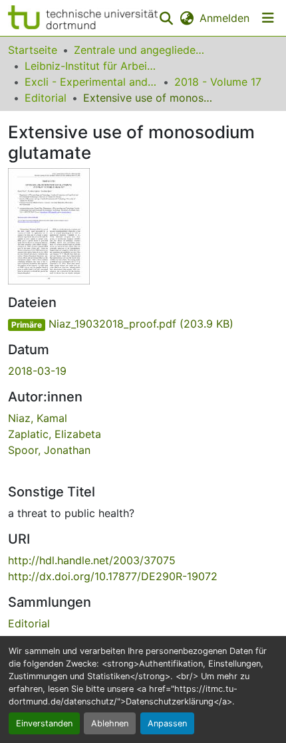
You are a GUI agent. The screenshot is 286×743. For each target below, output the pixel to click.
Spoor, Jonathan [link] (49, 450)
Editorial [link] (46, 97)
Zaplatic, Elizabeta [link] (54, 434)
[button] (83, 18)
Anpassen (167, 723)
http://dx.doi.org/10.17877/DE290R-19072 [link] (112, 576)
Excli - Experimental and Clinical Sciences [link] (91, 81)
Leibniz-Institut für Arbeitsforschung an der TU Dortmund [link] (91, 65)
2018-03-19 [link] (37, 370)
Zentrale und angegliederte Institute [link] (140, 49)
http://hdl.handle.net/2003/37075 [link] (92, 560)
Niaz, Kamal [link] (37, 418)
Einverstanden (44, 723)
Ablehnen (109, 723)
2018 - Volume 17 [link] (217, 81)
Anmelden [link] (224, 18)
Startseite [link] (32, 49)
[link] (143, 324)
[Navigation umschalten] (268, 18)
